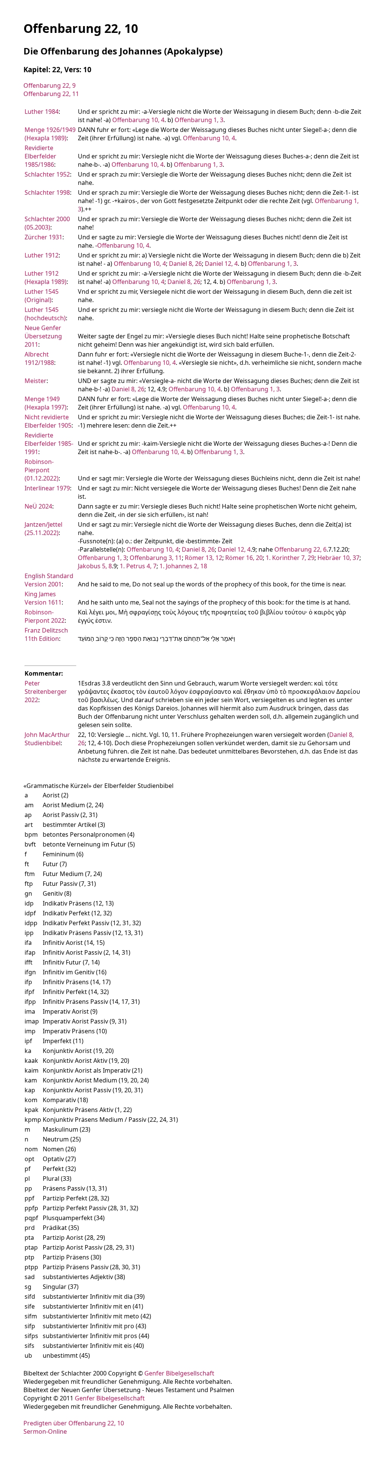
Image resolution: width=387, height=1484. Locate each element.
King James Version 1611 (43, 598)
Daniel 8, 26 (185, 263)
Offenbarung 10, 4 (138, 120)
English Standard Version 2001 (49, 580)
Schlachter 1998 (47, 192)
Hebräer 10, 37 (338, 558)
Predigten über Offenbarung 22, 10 (73, 1423)
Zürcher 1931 (43, 237)
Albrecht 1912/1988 (39, 358)
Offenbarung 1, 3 (199, 120)
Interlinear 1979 (47, 488)
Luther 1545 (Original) (42, 295)
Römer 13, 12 (203, 558)
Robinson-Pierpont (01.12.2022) (42, 469)
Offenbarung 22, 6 (300, 549)
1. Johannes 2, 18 (183, 566)
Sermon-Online (45, 1431)
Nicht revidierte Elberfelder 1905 (48, 421)
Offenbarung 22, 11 (51, 94)
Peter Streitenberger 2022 (46, 691)
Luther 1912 (42, 255)
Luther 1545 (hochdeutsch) (45, 313)
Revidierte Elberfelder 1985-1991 (49, 443)
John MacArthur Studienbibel (47, 738)
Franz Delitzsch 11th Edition (46, 634)
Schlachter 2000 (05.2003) (47, 223)
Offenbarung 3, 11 (156, 558)
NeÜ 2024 (38, 506)
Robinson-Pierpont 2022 (45, 616)
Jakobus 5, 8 (95, 566)
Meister (35, 381)
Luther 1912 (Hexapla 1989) (46, 277)
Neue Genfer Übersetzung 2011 (43, 336)
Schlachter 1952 (47, 174)
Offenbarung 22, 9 (49, 85)
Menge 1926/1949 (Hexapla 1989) (50, 134)
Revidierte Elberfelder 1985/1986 (40, 156)
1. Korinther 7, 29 (290, 558)
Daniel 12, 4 (221, 263)
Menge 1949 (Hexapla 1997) (46, 403)
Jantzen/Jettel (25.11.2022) (43, 528)
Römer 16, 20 (244, 558)
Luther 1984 (42, 111)
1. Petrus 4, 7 (138, 566)
